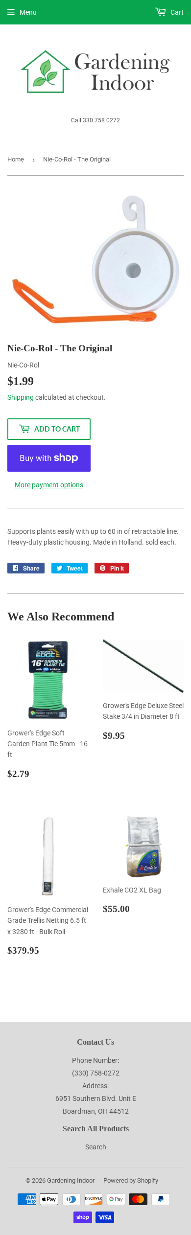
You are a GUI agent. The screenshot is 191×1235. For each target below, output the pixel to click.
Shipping (20, 397)
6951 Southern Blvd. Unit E (95, 1098)
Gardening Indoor (71, 1180)
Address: (95, 1086)
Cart (176, 12)
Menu (28, 12)
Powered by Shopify (130, 1180)
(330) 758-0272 (95, 1073)
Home (15, 159)
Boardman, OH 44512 (96, 1111)
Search (95, 1147)
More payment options (49, 485)
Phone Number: (95, 1060)
